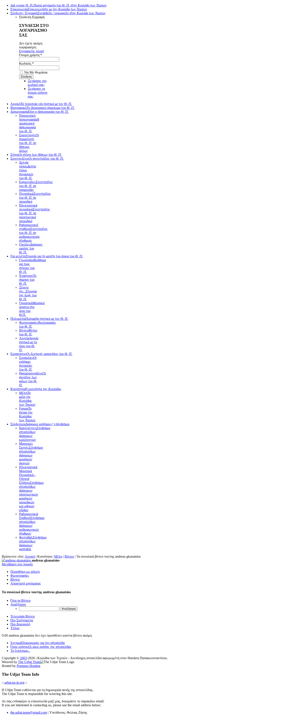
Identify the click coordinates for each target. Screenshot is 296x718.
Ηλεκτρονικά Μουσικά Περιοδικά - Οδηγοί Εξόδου (31, 488)
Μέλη (27, 398)
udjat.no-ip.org (14, 682)
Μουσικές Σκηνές (31, 453)
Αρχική (41, 104)
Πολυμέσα (39, 318)
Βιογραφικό (42, 108)
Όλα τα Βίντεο (20, 600)
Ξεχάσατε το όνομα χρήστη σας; (37, 92)
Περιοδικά (35, 197)
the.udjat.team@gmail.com (28, 712)
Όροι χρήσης (41, 647)
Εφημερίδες (36, 186)
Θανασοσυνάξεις (32, 379)
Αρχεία (28, 344)
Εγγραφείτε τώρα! (31, 51)
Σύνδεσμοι (39, 424)
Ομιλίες (31, 248)
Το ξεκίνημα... (20, 650)
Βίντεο (28, 332)
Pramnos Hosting (28, 666)
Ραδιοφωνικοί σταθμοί (33, 232)
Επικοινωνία (48, 9)
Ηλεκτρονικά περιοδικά (34, 213)
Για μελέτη (46, 256)
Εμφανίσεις (41, 354)
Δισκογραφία (39, 111)
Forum (27, 414)
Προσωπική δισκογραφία (29, 123)
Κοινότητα (35, 389)
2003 (23, 658)
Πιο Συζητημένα (21, 620)
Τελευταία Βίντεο (22, 616)
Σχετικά (37, 643)
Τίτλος (15, 628)
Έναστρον (27, 279)
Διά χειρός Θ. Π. (58, 5)
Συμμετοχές (29, 143)
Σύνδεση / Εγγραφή (58, 13)
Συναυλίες (28, 363)
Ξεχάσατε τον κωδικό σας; (37, 83)
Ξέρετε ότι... (28, 293)
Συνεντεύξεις (37, 158)
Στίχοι (36, 154)
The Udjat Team (29, 662)
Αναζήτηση (18, 604)
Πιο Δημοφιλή (20, 624)
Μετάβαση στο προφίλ (17, 564)
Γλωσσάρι (32, 266)
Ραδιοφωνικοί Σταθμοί (31, 523)
